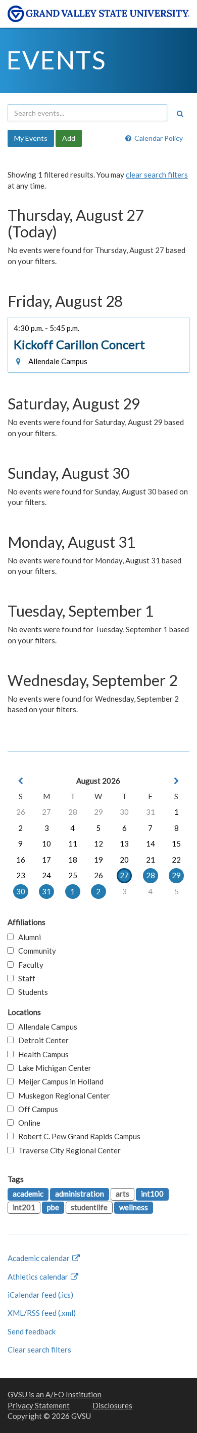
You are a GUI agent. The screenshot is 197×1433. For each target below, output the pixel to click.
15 (176, 843)
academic (28, 1193)
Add (68, 138)
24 (46, 875)
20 (124, 859)
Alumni (27, 937)
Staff (24, 978)
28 (72, 811)
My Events (30, 138)
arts (122, 1193)
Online (27, 1122)
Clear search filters (39, 1349)
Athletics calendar (39, 1276)
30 (124, 811)
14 (150, 843)
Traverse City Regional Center (67, 1150)
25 (72, 875)
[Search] (180, 113)
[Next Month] (176, 781)
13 (124, 843)
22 (176, 859)
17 (46, 859)
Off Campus (36, 1109)
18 (72, 859)
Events (56, 60)
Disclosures (112, 1405)
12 (98, 843)
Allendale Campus (45, 1026)
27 (46, 811)
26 (20, 811)
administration (79, 1193)
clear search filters (157, 174)
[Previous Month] (20, 781)
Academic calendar (39, 1257)
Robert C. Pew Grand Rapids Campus (77, 1136)
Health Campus (41, 1054)
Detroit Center (41, 1040)
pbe (53, 1207)
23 (20, 875)
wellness (133, 1207)
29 (98, 811)
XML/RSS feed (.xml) (42, 1312)
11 (72, 843)
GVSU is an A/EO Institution (55, 1394)
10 (46, 843)
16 (20, 859)
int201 (24, 1207)
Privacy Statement (39, 1405)
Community (35, 950)
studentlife (89, 1207)
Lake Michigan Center (52, 1067)
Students (31, 991)
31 (150, 811)
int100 (152, 1193)
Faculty (28, 964)
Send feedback (32, 1331)
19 (98, 859)
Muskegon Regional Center (62, 1095)
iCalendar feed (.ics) (40, 1294)
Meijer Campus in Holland (59, 1081)
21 (150, 859)
